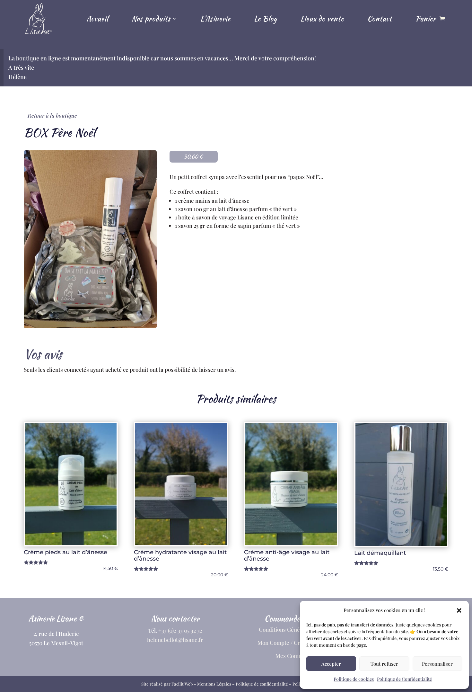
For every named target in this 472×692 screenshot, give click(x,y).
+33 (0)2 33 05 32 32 (180, 630)
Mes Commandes (296, 655)
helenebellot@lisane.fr (175, 639)
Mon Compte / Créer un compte (297, 642)
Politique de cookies (354, 679)
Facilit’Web (182, 684)
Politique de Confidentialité (404, 679)
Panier (425, 18)
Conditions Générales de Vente (297, 629)
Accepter (331, 664)
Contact (379, 18)
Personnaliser (437, 664)
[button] (459, 610)
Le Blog (265, 18)
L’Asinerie (215, 18)
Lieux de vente (322, 18)
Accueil (97, 18)
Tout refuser (384, 664)
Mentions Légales (214, 684)
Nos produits (151, 18)
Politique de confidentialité (262, 684)
